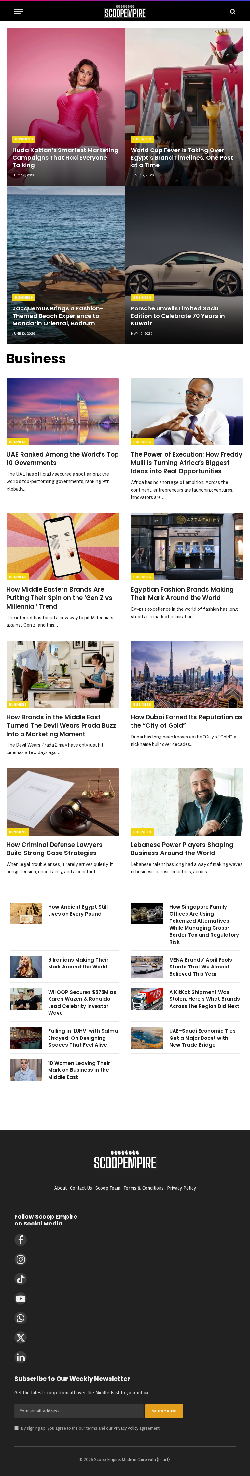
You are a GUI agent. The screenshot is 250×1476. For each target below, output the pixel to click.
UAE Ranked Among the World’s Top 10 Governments (63, 459)
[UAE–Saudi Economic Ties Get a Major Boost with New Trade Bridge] (147, 1038)
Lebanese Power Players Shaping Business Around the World (182, 849)
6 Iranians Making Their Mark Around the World (78, 963)
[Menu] (18, 11)
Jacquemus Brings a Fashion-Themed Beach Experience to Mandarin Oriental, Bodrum (58, 316)
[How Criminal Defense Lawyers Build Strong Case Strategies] (63, 802)
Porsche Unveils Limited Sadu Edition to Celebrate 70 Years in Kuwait (178, 316)
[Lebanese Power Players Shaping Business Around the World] (187, 802)
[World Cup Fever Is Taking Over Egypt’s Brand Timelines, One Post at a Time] (184, 107)
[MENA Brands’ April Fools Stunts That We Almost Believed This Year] (147, 967)
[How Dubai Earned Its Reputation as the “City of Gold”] (187, 674)
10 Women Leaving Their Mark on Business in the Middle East (79, 1070)
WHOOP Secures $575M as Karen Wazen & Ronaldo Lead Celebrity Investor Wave (82, 1002)
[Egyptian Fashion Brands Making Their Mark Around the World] (187, 546)
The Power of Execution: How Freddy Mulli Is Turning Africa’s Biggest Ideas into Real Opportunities (187, 463)
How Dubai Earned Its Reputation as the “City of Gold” (187, 721)
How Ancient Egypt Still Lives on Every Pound (78, 910)
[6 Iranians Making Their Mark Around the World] (26, 967)
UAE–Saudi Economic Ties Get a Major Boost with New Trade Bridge (202, 1037)
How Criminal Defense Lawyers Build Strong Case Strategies (55, 849)
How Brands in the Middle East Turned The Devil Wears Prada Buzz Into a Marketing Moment (61, 725)
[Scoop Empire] (125, 11)
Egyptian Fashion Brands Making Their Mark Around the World (182, 593)
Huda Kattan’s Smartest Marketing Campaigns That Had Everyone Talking (65, 157)
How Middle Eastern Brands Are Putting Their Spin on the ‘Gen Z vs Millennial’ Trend (59, 597)
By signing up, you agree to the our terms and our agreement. (87, 1428)
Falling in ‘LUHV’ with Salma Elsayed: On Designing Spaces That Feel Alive (83, 1037)
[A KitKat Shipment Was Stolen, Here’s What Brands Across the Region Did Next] (147, 999)
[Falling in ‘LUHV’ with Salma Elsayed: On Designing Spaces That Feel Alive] (26, 1038)
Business (24, 139)
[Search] (232, 11)
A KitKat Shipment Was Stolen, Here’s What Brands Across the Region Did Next (204, 999)
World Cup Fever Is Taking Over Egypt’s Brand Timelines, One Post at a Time (182, 157)
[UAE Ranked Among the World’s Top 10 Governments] (63, 411)
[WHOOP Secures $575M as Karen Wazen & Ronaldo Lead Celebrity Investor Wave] (26, 999)
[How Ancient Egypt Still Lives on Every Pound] (26, 913)
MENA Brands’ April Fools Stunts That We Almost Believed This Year (200, 966)
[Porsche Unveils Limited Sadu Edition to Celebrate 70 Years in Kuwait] (184, 265)
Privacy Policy (126, 1428)
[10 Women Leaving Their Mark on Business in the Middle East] (26, 1070)
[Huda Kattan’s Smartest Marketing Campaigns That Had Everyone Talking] (66, 107)
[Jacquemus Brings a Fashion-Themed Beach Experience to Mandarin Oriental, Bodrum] (66, 265)
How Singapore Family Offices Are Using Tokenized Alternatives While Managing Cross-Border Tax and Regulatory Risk (204, 924)
